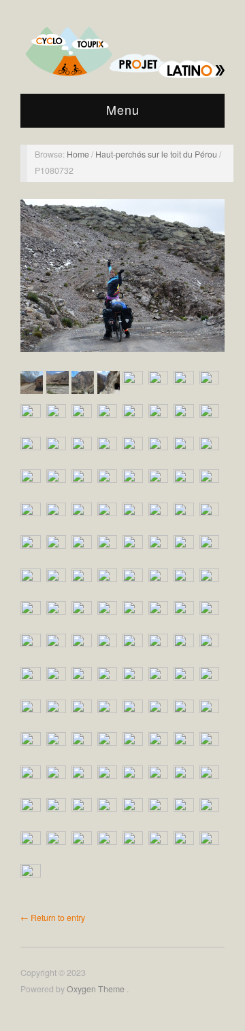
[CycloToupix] (122, 48)
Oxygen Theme (97, 989)
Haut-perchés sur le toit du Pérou (157, 154)
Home (79, 154)
